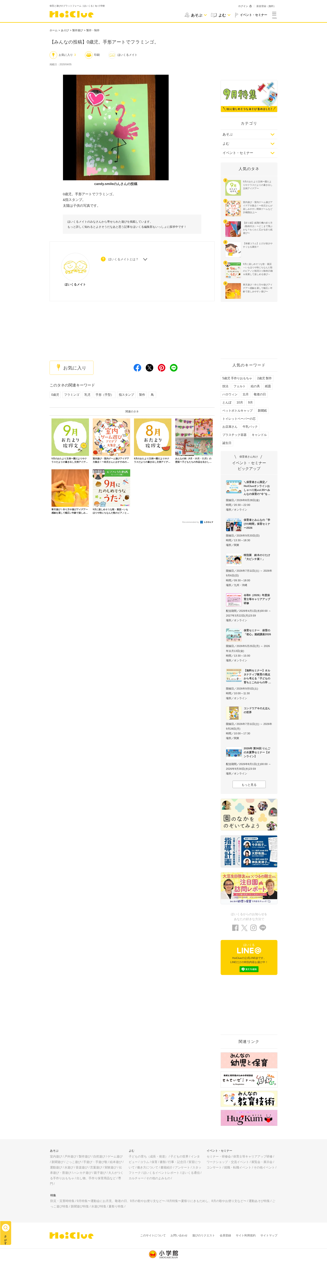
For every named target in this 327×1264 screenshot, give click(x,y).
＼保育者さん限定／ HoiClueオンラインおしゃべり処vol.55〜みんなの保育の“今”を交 (257, 487)
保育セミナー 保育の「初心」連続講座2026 (257, 632)
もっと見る (249, 784)
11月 (246, 394)
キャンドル (259, 434)
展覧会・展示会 (261, 1162)
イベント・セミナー (238, 153)
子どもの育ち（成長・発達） (148, 1156)
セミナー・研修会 (219, 1156)
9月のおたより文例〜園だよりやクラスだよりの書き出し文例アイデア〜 (257, 185)
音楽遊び (82, 1167)
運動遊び (56, 1167)
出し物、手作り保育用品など (96, 1178)
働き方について (147, 1167)
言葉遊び (96, 1167)
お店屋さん (229, 426)
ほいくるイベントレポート (161, 1172)
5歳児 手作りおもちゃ (237, 378)
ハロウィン (229, 394)
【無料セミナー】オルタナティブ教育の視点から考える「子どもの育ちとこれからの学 (257, 676)
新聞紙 (262, 410)
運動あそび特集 (259, 1201)
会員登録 (225, 1235)
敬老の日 (260, 394)
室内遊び (56, 1156)
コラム (144, 1162)
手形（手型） (105, 394)
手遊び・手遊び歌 (95, 1162)
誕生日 (226, 443)
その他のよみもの (158, 1178)
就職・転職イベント (237, 1167)
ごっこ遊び (73, 1162)
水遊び (68, 1167)
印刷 (97, 54)
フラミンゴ (71, 394)
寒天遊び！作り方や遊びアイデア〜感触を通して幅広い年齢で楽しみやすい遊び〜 (257, 288)
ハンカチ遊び (82, 1172)
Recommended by (191, 522)
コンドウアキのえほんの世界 (257, 710)
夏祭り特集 (116, 1206)
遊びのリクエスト (203, 1235)
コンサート (214, 1167)
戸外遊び (70, 1156)
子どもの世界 (179, 1156)
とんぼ (226, 402)
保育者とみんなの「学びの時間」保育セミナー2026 (257, 523)
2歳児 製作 (264, 378)
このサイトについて (153, 1235)
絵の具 (255, 386)
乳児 (87, 394)
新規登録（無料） (266, 6)
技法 (225, 386)
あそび (65, 30)
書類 (163, 1162)
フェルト (240, 386)
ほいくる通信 (191, 1172)
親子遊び (100, 1172)
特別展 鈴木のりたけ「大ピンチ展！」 (257, 556)
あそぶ (228, 134)
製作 (142, 394)
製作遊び (77, 30)
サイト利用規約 (246, 1235)
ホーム (54, 30)
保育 (154, 1162)
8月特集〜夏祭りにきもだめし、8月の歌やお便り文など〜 (206, 1201)
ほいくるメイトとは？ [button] (123, 259)
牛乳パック (250, 426)
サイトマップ (268, 1235)
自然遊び (99, 1156)
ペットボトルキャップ (237, 410)
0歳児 (55, 394)
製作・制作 (93, 30)
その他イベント (264, 1167)
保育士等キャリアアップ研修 (252, 1156)
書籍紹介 (166, 1167)
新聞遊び (57, 1162)
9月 (250, 402)
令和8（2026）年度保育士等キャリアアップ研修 (257, 599)
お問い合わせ (179, 1235)
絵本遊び (116, 1162)
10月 (240, 402)
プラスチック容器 (234, 434)
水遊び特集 (98, 1206)
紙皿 (268, 386)
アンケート (182, 1167)
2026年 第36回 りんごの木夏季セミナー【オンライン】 (257, 752)
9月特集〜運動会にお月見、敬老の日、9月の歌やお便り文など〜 (121, 1201)
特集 (53, 1195)
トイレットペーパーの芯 (239, 418)
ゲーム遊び (115, 1156)
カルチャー (136, 1178)
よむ (226, 143)
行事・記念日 (177, 1162)
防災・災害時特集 (62, 1201)
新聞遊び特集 (80, 1206)
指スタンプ (126, 394)
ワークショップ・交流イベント (228, 1162)
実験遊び (110, 1167)
